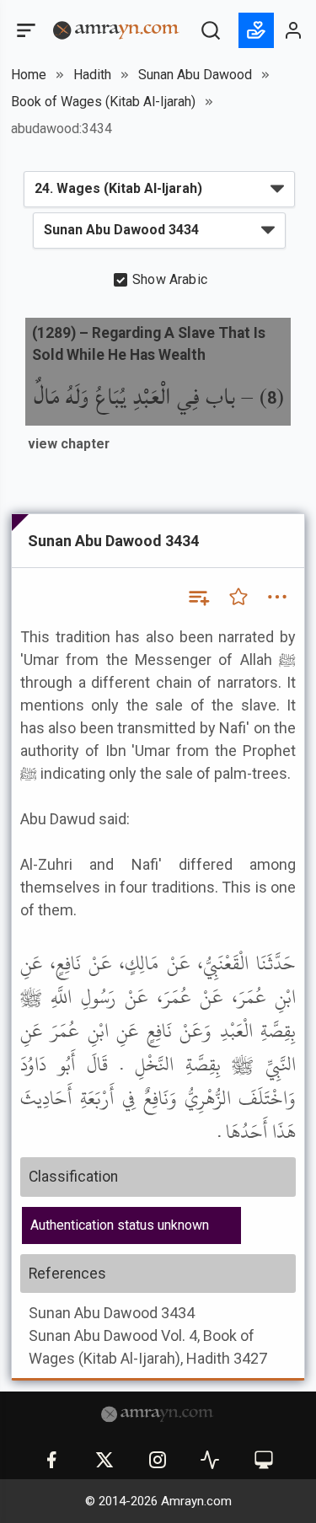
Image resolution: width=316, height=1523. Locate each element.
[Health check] (210, 1460)
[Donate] (256, 30)
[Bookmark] (238, 596)
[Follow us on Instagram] (157, 1460)
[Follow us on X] (104, 1460)
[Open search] (210, 30)
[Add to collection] (198, 596)
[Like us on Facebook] (51, 1460)
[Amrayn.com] (116, 29)
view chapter (69, 444)
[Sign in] (294, 30)
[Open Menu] (24, 30)
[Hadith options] (277, 596)
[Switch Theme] (264, 1460)
